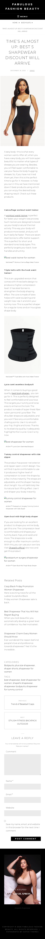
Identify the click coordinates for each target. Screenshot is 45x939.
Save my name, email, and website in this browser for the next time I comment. (23, 827)
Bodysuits (26, 23)
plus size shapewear (25, 665)
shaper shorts (11, 668)
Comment (11, 751)
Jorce (32, 70)
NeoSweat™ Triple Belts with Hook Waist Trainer (22, 377)
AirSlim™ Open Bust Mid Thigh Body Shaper (21, 565)
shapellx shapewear (23, 683)
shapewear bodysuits (15, 686)
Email (9, 794)
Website (10, 808)
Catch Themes (31, 932)
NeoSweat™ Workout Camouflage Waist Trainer (22, 262)
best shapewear (12, 680)
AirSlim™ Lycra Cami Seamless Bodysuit (20, 446)
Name (9, 781)
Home (15, 23)
